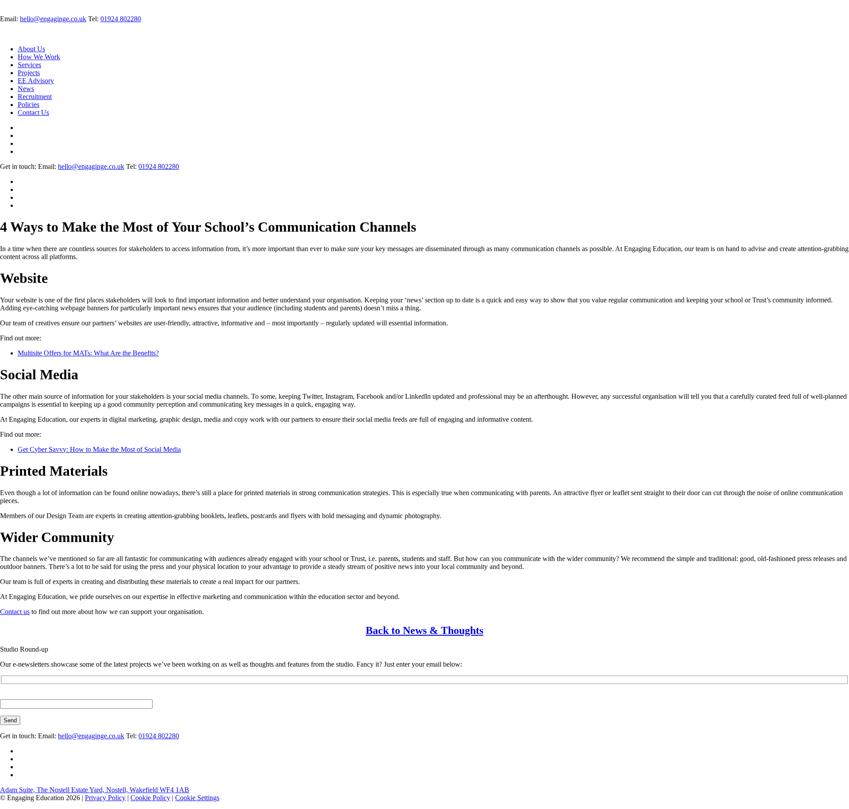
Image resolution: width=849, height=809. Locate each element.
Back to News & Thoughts (424, 630)
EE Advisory (36, 80)
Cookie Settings (197, 797)
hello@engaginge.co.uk (53, 19)
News (26, 88)
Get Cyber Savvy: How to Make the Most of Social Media (99, 449)
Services (29, 65)
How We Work (39, 57)
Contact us (15, 611)
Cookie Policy (150, 797)
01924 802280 (120, 19)
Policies (28, 104)
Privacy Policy (105, 797)
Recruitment (35, 96)
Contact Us (33, 112)
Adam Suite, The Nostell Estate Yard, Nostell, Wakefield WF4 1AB (94, 790)
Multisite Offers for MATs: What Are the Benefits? (88, 353)
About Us (31, 49)
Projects (29, 72)
